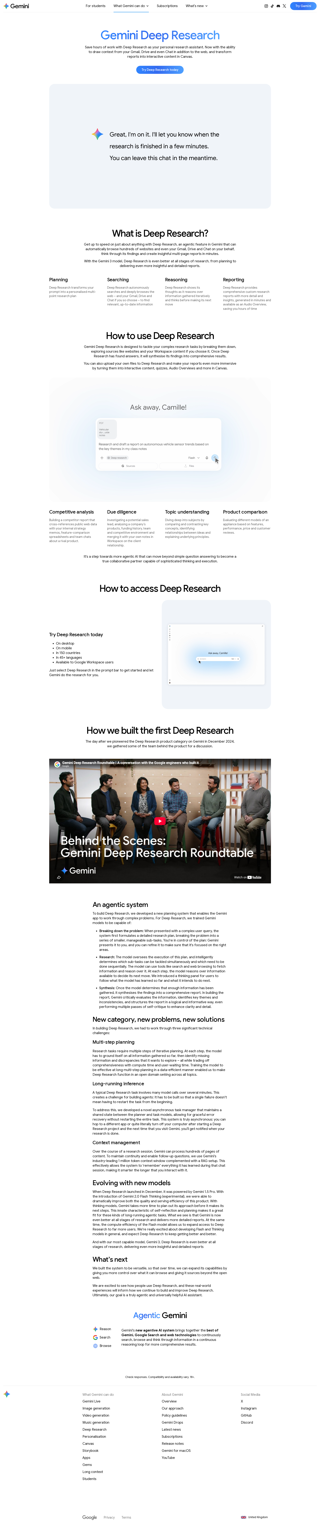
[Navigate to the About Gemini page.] (16, 6)
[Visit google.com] (89, 1517)
